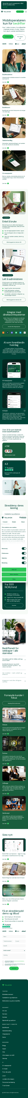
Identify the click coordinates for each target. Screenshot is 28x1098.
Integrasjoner (6, 1034)
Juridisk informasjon (8, 1079)
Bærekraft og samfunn (9, 1020)
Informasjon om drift (8, 1055)
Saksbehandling (7, 1030)
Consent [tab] (5, 522)
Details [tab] (14, 522)
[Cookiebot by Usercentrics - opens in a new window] (19, 518)
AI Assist (4, 1069)
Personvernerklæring (8, 1082)
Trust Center (6, 1085)
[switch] (24, 553)
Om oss (4, 1010)
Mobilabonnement (7, 994)
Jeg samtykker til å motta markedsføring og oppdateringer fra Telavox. (15, 964)
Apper (4, 1049)
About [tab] (23, 522)
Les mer (5, 7)
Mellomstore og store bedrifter (11, 1001)
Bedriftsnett (5, 1027)
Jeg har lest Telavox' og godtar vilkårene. (14, 961)
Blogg (4, 1045)
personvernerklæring (19, 961)
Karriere (4, 1014)
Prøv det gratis (6, 1072)
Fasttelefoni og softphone (9, 997)
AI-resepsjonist (6, 1065)
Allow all (14, 569)
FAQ (3, 1052)
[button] (6, 218)
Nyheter (4, 1017)
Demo (4, 1037)
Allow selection (14, 574)
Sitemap (4, 1058)
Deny (14, 579)
